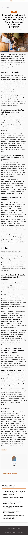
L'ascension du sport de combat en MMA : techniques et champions (13, 502)
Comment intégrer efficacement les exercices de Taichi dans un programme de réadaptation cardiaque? (14, 517)
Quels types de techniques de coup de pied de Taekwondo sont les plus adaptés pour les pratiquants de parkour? (14, 493)
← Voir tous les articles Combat (9, 473)
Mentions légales (11, 528)
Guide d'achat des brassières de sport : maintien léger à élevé (12, 511)
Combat (7, 7)
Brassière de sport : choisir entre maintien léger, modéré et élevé (13, 507)
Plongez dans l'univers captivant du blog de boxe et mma (13, 498)
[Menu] (16, 1)
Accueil (3, 7)
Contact (18, 528)
